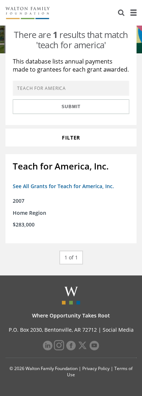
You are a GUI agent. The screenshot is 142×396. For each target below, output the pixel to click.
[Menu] (133, 12)
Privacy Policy (96, 368)
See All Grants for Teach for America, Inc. (63, 186)
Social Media (118, 329)
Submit (71, 106)
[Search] (121, 12)
